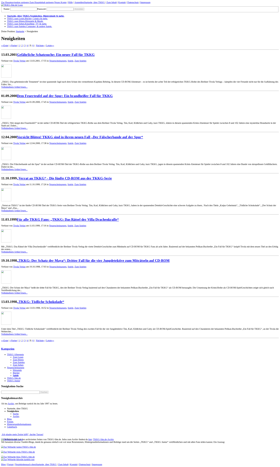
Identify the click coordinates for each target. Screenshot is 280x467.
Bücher (16, 373)
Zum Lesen (18, 357)
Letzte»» (50, 45)
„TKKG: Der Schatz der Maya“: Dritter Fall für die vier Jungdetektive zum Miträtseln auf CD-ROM (93, 260)
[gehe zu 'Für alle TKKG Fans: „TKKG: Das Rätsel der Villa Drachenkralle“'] (140, 236)
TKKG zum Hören (25, 21)
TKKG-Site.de (14, 378)
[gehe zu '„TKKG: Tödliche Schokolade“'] (140, 318)
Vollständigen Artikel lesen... (14, 87)
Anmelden (79, 2)
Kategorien (7, 348)
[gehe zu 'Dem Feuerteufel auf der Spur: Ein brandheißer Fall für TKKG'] (140, 112)
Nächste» (40, 45)
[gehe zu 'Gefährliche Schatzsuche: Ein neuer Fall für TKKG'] (140, 71)
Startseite (20, 31)
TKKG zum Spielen (29, 26)
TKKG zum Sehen (27, 24)
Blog (9, 419)
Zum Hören (18, 360)
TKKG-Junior (13, 380)
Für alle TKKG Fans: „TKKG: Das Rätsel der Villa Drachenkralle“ (68, 219)
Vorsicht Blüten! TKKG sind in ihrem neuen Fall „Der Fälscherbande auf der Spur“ (80, 137)
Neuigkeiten (20, 464)
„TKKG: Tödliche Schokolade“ (40, 302)
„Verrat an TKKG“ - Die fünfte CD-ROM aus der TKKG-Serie (64, 178)
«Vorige (13, 45)
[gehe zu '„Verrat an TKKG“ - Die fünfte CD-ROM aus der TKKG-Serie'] (140, 195)
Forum (10, 421)
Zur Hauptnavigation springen (15, 2)
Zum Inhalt (111, 2)
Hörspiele (17, 370)
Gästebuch (12, 427)
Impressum (145, 2)
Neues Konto (60, 2)
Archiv (11, 403)
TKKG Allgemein (15, 354)
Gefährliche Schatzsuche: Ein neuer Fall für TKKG (56, 55)
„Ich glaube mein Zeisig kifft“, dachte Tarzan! (22, 434)
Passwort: (41, 9)
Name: (7, 9)
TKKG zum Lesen (27, 18)
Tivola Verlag (19, 61)
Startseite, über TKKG (94, 2)
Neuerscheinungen (57, 61)
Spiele (70, 61)
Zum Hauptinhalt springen (41, 2)
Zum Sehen (18, 365)
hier (90, 439)
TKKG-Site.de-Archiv (103, 439)
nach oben (31, 464)
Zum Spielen (80, 61)
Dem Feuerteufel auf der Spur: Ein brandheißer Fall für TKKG (65, 96)
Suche (16, 414)
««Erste (4, 45)
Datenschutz (133, 2)
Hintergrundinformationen (19, 424)
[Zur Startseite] (12, 5)
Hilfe (70, 2)
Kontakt (122, 2)
